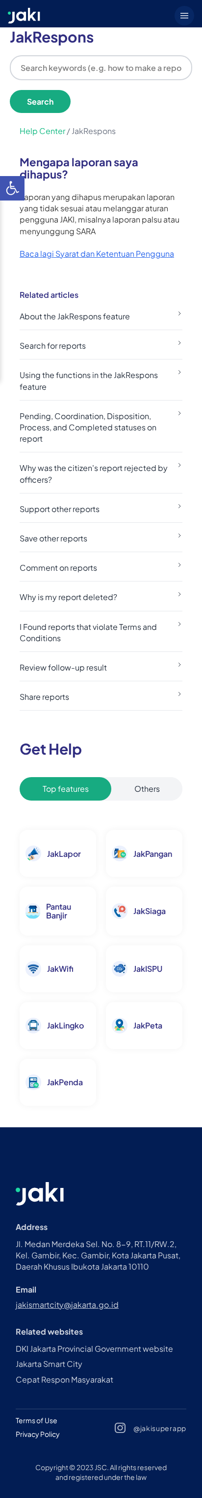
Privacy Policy (38, 1434)
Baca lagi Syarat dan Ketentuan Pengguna (97, 253)
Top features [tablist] (66, 788)
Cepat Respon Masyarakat (64, 1379)
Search (40, 101)
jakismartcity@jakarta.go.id (67, 1304)
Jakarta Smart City (49, 1364)
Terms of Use (36, 1420)
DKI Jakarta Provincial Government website (94, 1348)
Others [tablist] (147, 788)
